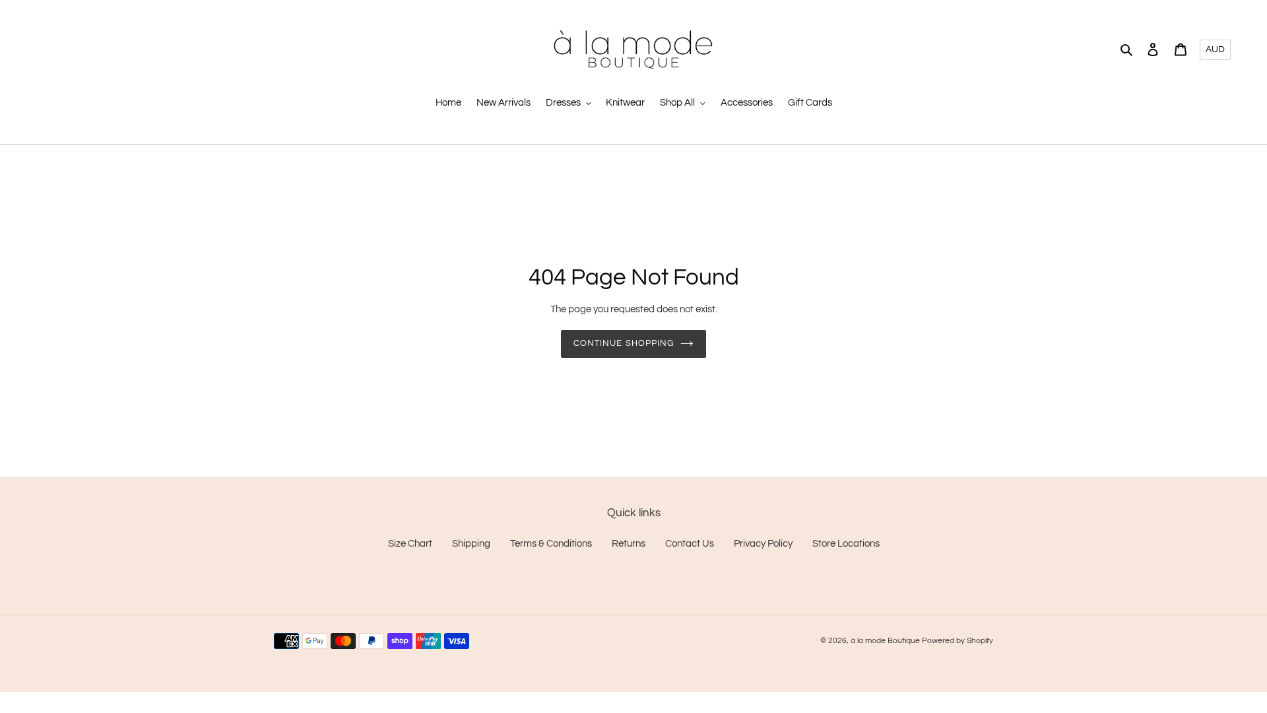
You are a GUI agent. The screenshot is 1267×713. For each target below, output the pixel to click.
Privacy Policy (763, 544)
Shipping (471, 544)
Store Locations (846, 544)
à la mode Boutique (885, 640)
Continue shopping (623, 343)
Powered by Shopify (957, 640)
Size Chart (410, 544)
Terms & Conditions (551, 544)
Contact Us (689, 544)
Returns (628, 544)
